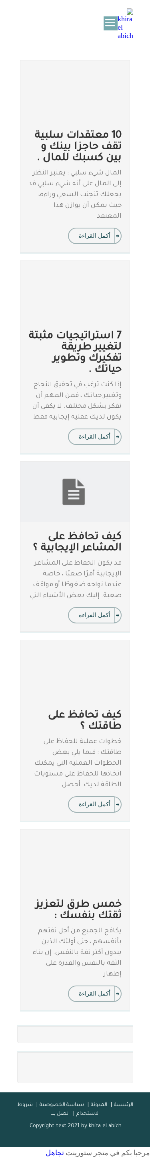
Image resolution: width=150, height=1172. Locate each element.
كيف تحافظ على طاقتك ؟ (85, 721)
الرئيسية (123, 1105)
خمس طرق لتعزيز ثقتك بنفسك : (79, 911)
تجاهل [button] (55, 1152)
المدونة (99, 1105)
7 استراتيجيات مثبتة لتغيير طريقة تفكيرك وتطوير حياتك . (75, 353)
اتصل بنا (60, 1114)
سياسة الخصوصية (62, 1105)
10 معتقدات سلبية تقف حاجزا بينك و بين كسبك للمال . (78, 147)
